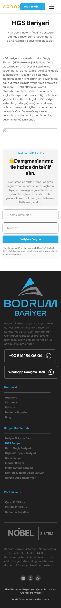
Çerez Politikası (46, 589)
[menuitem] (30, 398)
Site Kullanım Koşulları (19, 589)
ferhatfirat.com (39, 599)
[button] (51, 6)
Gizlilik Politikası (31, 592)
